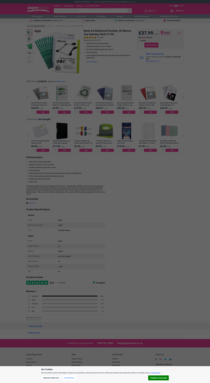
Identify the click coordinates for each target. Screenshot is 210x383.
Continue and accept (158, 378)
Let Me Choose (69, 378)
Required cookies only (51, 378)
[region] (105, 374)
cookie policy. (156, 373)
